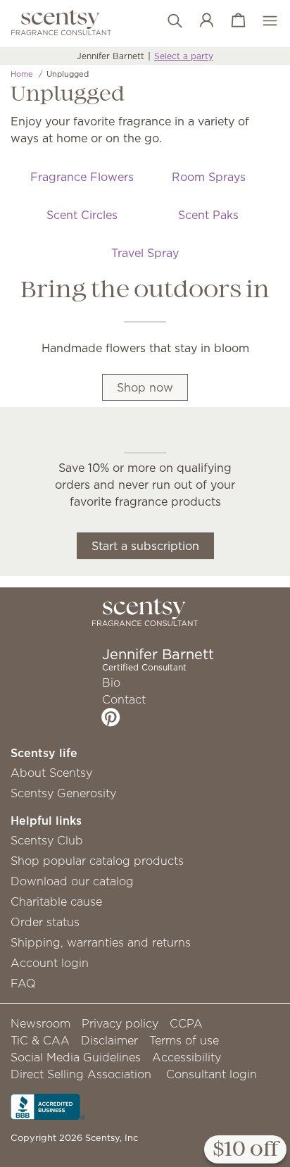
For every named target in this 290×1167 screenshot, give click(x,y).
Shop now (145, 387)
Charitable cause (56, 901)
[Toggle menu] (263, 21)
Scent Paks (208, 215)
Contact (124, 699)
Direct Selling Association (81, 1074)
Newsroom (40, 1023)
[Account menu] (199, 21)
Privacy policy (120, 1023)
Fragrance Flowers (82, 177)
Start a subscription (145, 546)
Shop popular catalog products (97, 860)
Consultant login (211, 1074)
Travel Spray (145, 253)
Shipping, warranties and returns (101, 942)
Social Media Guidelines (76, 1057)
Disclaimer (109, 1040)
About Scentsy (51, 772)
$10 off (245, 1150)
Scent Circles (82, 215)
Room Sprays (209, 177)
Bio (111, 682)
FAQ (23, 983)
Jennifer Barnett (110, 56)
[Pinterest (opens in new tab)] (110, 717)
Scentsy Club (47, 840)
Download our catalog (72, 881)
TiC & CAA (40, 1040)
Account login (50, 963)
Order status (45, 922)
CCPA (186, 1023)
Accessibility (186, 1057)
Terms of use (184, 1040)
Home (22, 74)
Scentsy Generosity (63, 793)
